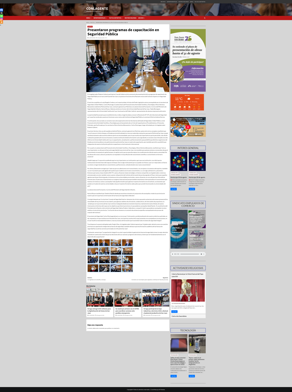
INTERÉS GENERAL (175, 174)
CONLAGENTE (97, 8)
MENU (191, 1)
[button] (205, 18)
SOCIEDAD (175, 224)
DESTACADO (90, 304)
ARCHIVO (163, 1)
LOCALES (97, 304)
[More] (1, 22)
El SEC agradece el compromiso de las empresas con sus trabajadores (196, 219)
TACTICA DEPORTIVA (200, 1)
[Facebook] (1, 9)
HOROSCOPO (174, 172)
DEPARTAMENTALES (172, 1)
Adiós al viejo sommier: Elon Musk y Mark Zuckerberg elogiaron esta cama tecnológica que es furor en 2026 (178, 361)
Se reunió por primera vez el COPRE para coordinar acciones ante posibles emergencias (127, 311)
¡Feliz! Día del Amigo (196, 239)
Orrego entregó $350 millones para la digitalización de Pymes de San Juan (99, 311)
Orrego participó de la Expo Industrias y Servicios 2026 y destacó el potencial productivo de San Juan (156, 311)
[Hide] (0, 25)
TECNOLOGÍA (174, 355)
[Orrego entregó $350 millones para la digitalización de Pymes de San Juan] (99, 298)
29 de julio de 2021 (101, 37)
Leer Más (173, 189)
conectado (101, 328)
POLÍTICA (90, 26)
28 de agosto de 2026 (100, 315)
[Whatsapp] (1, 16)
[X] (1, 13)
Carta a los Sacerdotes (179, 316)
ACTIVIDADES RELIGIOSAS (178, 303)
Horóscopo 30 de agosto (178, 177)
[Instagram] (1, 19)
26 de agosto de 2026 (128, 315)
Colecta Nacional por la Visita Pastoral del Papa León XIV (187, 275)
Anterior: (96, 279)
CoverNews (154, 389)
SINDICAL (180, 222)
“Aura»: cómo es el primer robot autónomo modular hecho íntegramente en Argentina (196, 361)
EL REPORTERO (92, 37)
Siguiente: (150, 279)
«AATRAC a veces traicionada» (177, 230)
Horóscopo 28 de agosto (197, 177)
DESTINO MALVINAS (183, 1)
